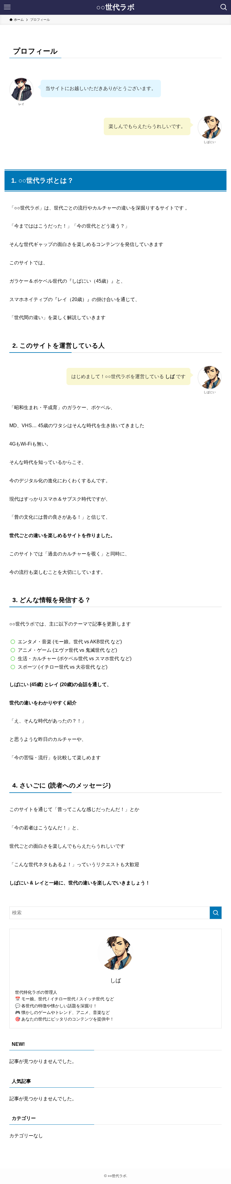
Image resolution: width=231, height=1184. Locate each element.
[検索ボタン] (224, 7)
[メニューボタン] (7, 7)
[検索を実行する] (216, 912)
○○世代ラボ (115, 7)
